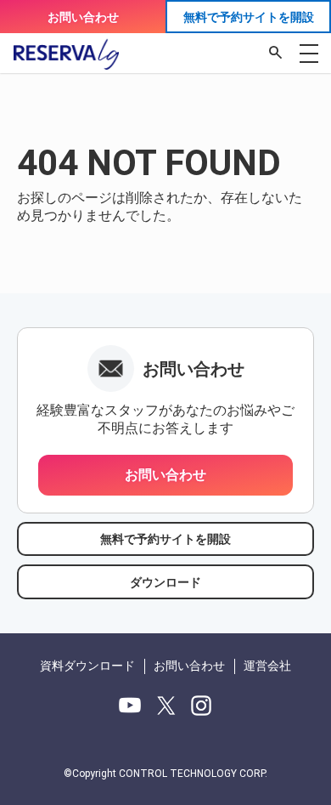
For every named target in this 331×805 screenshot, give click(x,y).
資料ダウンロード (87, 665)
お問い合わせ (83, 17)
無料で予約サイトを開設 (248, 17)
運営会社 (267, 665)
